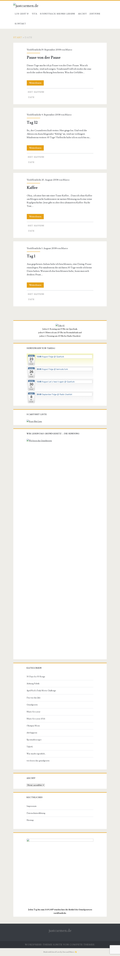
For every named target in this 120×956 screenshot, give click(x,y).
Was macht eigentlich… (36, 754)
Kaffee (32, 187)
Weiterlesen (36, 83)
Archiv (82, 14)
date (31, 97)
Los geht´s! (22, 14)
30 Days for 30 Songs (36, 676)
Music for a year (33, 712)
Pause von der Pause (44, 57)
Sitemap (30, 820)
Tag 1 (31, 256)
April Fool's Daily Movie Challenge (41, 690)
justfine (95, 14)
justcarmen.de (60, 930)
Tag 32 (32, 122)
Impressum (31, 806)
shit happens (36, 92)
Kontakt (20, 24)
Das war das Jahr (33, 698)
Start (17, 37)
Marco (69, 49)
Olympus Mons (33, 726)
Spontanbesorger (34, 740)
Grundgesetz (32, 705)
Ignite (57, 944)
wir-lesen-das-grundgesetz (38, 761)
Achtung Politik (33, 683)
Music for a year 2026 (36, 719)
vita (34, 14)
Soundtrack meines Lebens (57, 14)
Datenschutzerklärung (36, 813)
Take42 (30, 747)
